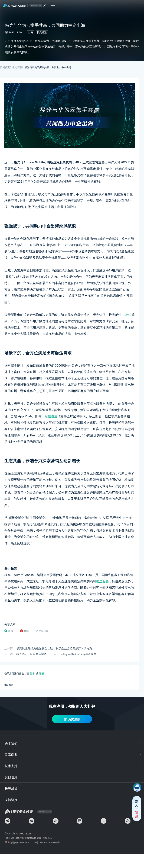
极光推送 (42, 32)
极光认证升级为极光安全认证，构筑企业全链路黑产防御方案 (54, 648)
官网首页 (5, 67)
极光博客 (17, 67)
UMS (128, 314)
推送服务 (102, 581)
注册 (41, 673)
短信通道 (51, 416)
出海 (30, 32)
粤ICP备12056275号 (50, 842)
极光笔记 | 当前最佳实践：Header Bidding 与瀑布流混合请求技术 (56, 654)
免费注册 (74, 719)
